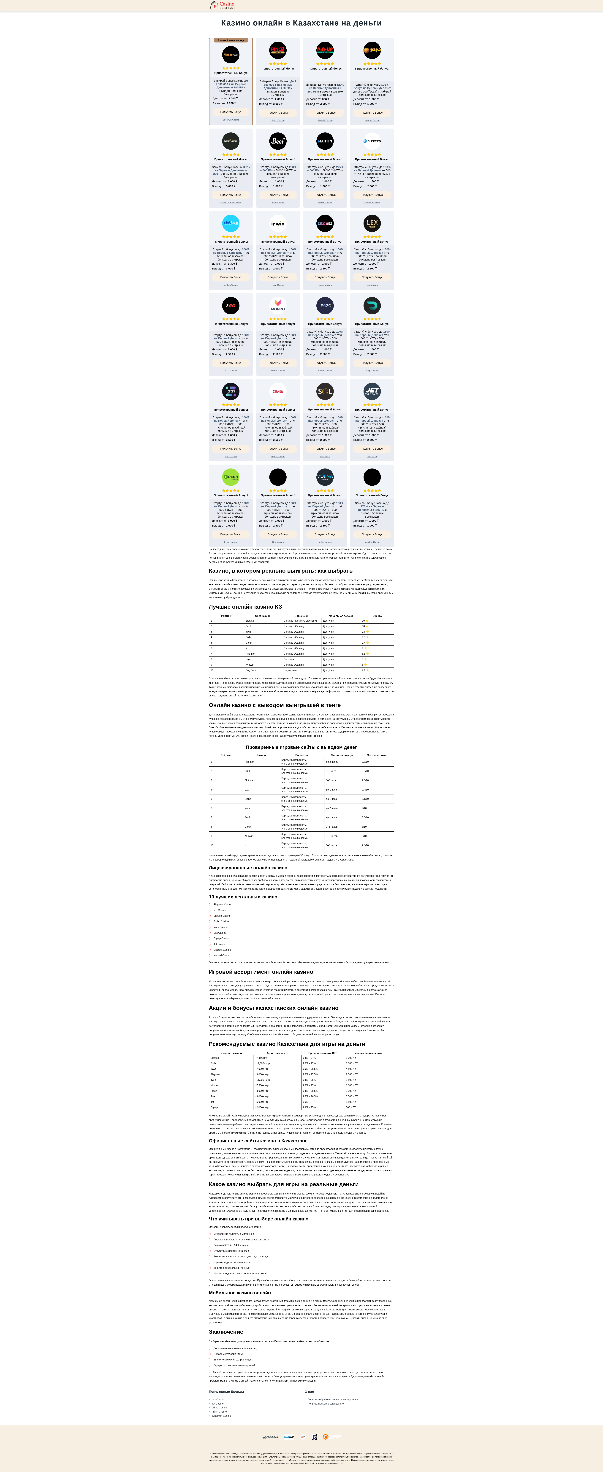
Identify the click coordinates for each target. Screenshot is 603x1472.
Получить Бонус (230, 112)
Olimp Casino (219, 1407)
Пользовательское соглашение (325, 1403)
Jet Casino (218, 1403)
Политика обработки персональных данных (332, 1399)
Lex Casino (218, 1399)
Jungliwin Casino (221, 1415)
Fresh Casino (219, 1411)
